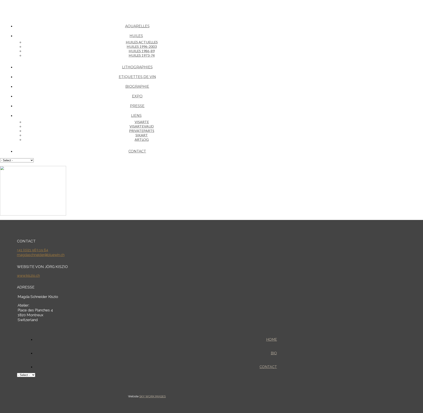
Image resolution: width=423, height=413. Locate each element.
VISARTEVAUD (142, 126)
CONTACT (137, 151)
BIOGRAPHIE (137, 86)
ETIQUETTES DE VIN (137, 77)
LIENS (136, 115)
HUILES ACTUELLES (142, 42)
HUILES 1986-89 (142, 51)
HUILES (136, 36)
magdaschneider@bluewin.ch (41, 255)
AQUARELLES (137, 26)
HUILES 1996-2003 (142, 46)
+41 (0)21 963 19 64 (32, 250)
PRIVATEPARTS (141, 130)
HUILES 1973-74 (142, 55)
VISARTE (142, 122)
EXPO (137, 96)
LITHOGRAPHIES (137, 67)
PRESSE (137, 106)
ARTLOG (142, 139)
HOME (271, 339)
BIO (274, 353)
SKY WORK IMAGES (152, 396)
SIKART (141, 135)
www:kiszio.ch (28, 275)
